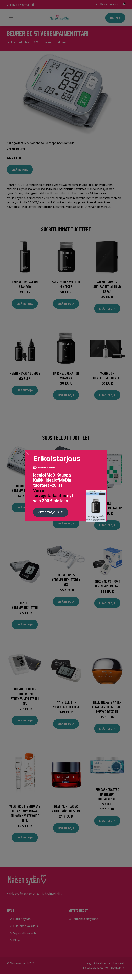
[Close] (27, 452)
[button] (50, 512)
